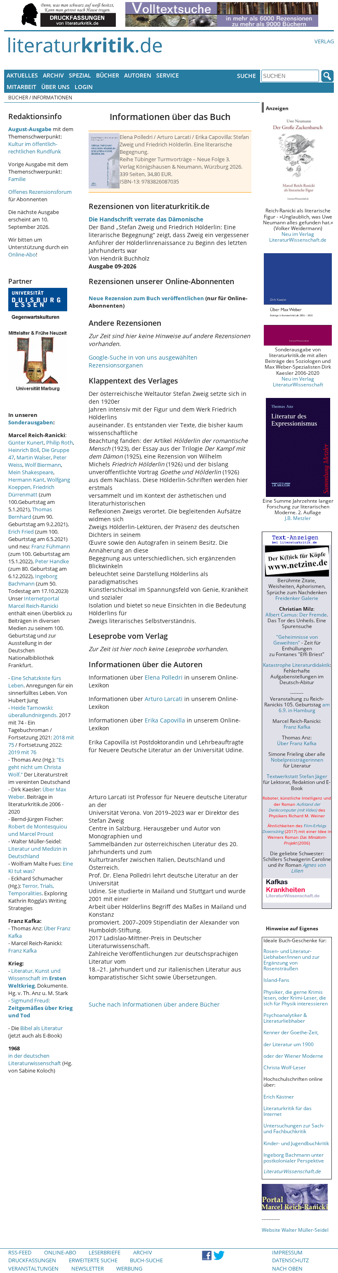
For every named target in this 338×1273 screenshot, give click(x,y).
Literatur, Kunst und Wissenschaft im (37, 978)
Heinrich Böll (23, 450)
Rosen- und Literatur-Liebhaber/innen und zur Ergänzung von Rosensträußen (291, 960)
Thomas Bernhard (30, 513)
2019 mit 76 (22, 752)
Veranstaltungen (33, 1268)
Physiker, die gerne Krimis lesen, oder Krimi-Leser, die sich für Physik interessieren (295, 997)
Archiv (53, 75)
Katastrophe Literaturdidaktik (296, 664)
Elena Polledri (164, 677)
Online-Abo (22, 254)
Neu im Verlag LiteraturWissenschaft (298, 381)
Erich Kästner (278, 1096)
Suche (246, 76)
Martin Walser (33, 457)
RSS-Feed (19, 1252)
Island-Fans (276, 980)
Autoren (137, 75)
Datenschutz (290, 1260)
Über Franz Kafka (297, 743)
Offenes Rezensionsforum (40, 191)
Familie (17, 179)
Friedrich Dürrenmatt (31, 490)
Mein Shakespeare (30, 472)
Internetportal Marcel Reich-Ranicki (33, 602)
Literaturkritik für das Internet (287, 1111)
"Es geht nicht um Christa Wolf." (36, 767)
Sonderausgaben (30, 422)
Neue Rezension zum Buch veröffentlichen (146, 298)
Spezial (80, 75)
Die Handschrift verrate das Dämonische (146, 219)
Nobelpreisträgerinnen (297, 759)
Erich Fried (21, 531)
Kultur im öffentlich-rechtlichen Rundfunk (34, 147)
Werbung (129, 1268)
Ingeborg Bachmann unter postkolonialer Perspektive (293, 1157)
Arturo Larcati (164, 699)
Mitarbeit (21, 87)
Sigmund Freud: (40, 1008)
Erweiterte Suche (93, 1260)
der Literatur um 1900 (288, 1044)
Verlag (324, 41)
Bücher (107, 75)
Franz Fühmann (50, 546)
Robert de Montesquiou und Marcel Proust (37, 830)
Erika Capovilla (165, 720)
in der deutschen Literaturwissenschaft (34, 1059)
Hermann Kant (26, 479)
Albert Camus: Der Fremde (296, 614)
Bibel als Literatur (41, 1028)
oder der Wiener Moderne (293, 1055)
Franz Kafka (22, 950)
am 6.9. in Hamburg (304, 707)
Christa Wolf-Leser (284, 1067)
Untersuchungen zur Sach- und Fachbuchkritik (293, 1128)
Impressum (287, 1252)
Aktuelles (22, 75)
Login (84, 87)
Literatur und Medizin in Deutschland (37, 852)
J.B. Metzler (298, 518)
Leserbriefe (104, 1252)
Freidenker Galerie (296, 598)
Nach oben (287, 1268)
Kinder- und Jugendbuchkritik (296, 1143)
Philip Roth (59, 442)
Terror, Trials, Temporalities (31, 889)
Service (167, 75)
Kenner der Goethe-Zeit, (291, 1032)
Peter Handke (52, 561)
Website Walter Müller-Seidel (295, 1229)
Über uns (55, 87)
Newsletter (87, 1268)
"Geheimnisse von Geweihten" (295, 639)
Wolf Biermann (43, 464)
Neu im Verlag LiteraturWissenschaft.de (297, 237)
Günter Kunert (26, 442)
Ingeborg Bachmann (32, 579)
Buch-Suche (146, 1260)
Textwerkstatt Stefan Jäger (297, 776)
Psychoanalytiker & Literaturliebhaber (285, 1018)
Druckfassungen (32, 1260)
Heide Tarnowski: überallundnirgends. (33, 711)
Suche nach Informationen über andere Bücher (154, 1004)
